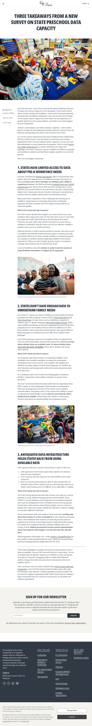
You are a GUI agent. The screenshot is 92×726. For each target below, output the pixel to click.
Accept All (72, 717)
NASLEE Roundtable (44, 177)
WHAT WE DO (62, 650)
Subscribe (73, 615)
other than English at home (56, 322)
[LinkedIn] (13, 683)
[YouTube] (17, 683)
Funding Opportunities (61, 694)
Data (57, 679)
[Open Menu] (3, 4)
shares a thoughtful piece (61, 536)
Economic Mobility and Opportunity (63, 672)
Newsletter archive (81, 658)
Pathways (59, 667)
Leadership (41, 655)
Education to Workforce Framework (42, 662)
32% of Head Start (24, 320)
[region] (46, 714)
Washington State (62, 688)
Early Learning (61, 683)
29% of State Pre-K (61, 317)
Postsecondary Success (61, 661)
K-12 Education (61, 655)
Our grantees (42, 676)
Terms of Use (25, 721)
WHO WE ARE (43, 650)
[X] (8, 683)
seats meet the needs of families (31, 347)
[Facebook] (4, 683)
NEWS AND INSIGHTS (79, 651)
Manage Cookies (72, 710)
